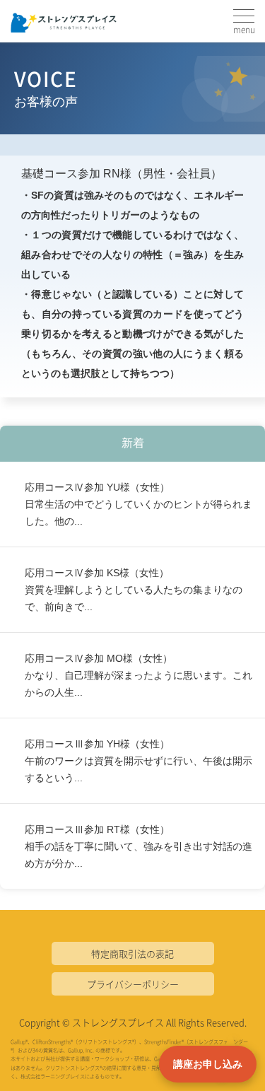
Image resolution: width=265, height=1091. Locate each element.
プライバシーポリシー (133, 984)
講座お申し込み (207, 1064)
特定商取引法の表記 (132, 953)
